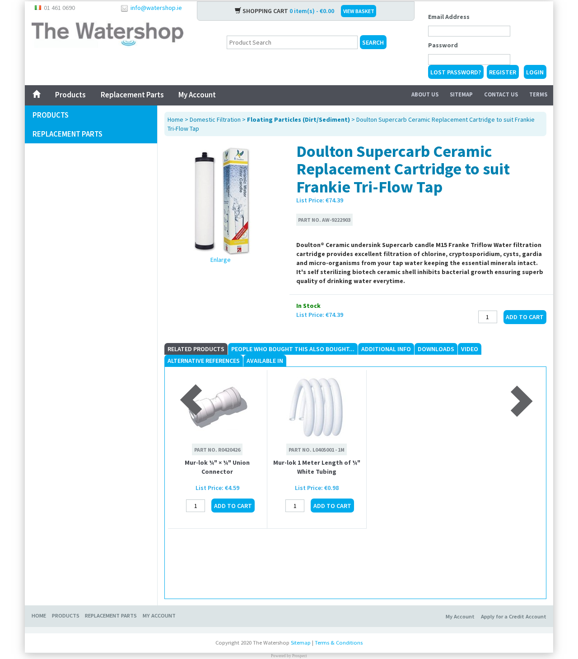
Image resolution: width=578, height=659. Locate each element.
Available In (265, 361)
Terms (538, 94)
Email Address (449, 17)
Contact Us (501, 94)
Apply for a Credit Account (513, 616)
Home (175, 119)
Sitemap (461, 94)
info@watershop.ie (156, 8)
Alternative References (204, 361)
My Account (197, 95)
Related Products (196, 349)
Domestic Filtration (215, 119)
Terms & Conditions (339, 642)
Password (443, 45)
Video (469, 349)
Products (70, 95)
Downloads (436, 349)
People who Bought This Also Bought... (292, 349)
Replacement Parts (132, 95)
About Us (424, 94)
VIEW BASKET (358, 11)
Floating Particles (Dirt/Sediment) (298, 119)
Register (502, 72)
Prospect (299, 656)
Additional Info (386, 349)
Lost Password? (455, 72)
